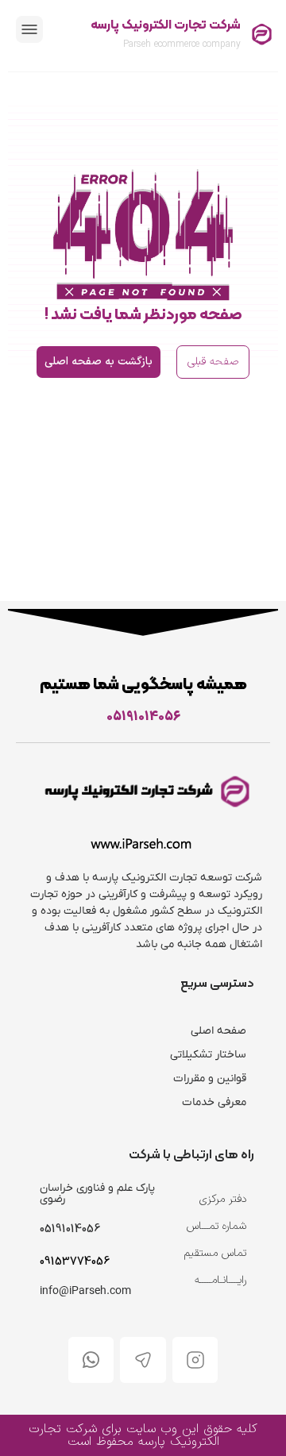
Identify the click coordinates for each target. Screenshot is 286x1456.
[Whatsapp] (91, 1360)
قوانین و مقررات (209, 1078)
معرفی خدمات (214, 1102)
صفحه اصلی (218, 1030)
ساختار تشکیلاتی (208, 1054)
